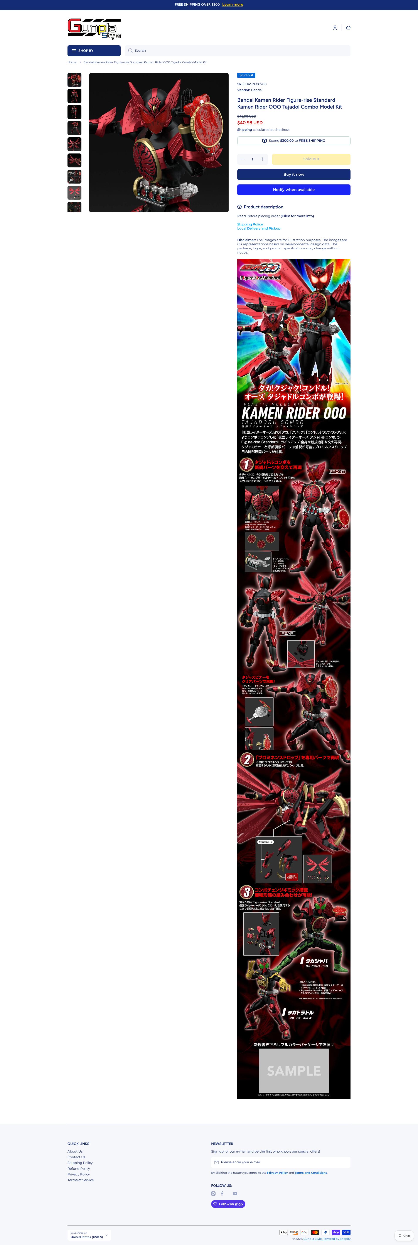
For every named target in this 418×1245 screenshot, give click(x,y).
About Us (75, 1151)
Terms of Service (80, 1180)
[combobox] (238, 50)
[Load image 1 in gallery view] (74, 80)
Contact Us (76, 1157)
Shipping (244, 130)
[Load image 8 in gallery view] (74, 193)
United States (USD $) (87, 1237)
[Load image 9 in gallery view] (74, 209)
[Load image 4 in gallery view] (74, 128)
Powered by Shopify (336, 1238)
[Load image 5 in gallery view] (74, 144)
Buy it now (293, 174)
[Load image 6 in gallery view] (74, 160)
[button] (348, 28)
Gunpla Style (312, 1238)
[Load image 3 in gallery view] (74, 112)
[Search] (129, 50)
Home (71, 62)
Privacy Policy (78, 1174)
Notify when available (294, 189)
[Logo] (94, 28)
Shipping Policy (80, 1163)
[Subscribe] (345, 1162)
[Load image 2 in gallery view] (74, 96)
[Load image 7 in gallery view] (74, 177)
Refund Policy (78, 1169)
